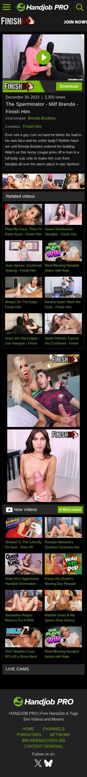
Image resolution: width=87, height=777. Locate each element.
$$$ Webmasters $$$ (43, 741)
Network (60, 735)
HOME (28, 729)
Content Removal (43, 746)
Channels (54, 729)
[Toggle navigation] (6, 7)
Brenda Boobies (42, 118)
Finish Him (32, 126)
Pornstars (29, 735)
